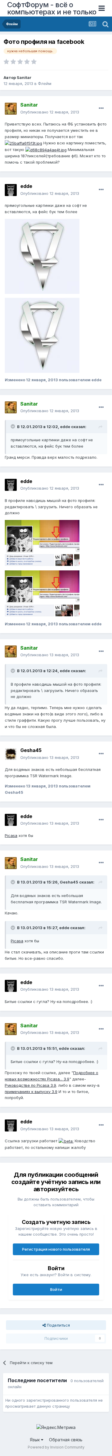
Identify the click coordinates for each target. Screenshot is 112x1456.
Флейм (44, 83)
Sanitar (24, 77)
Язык (35, 1439)
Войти (56, 1289)
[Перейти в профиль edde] (11, 190)
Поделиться (58, 1325)
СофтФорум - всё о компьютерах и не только (51, 8)
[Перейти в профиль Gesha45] (11, 754)
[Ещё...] (101, 108)
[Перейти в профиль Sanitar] (11, 109)
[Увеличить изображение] (66, 1140)
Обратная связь (65, 1439)
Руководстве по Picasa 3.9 (30, 1085)
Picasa (11, 835)
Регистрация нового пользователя (56, 1249)
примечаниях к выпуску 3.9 (31, 1091)
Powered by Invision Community (56, 1447)
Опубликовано (49, 112)
